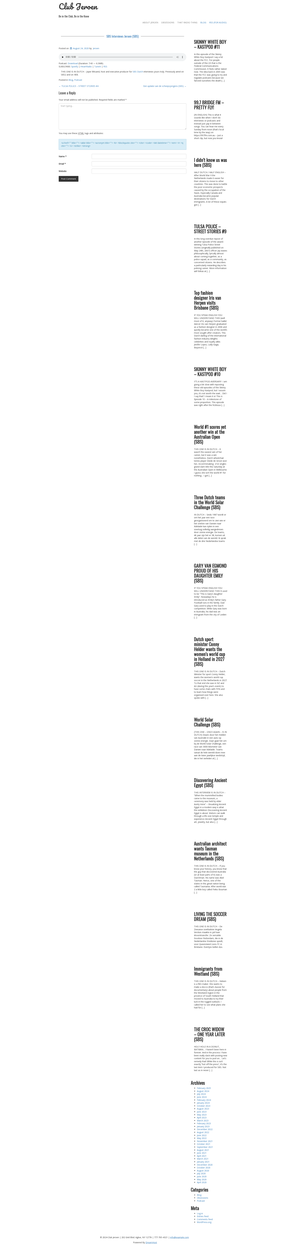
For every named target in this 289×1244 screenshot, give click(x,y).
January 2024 (203, 1102)
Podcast (78, 79)
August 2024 (203, 1091)
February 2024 (204, 1100)
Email (62, 163)
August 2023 (203, 1108)
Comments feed (205, 1219)
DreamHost (151, 1242)
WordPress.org (204, 1222)
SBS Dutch (138, 71)
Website (63, 171)
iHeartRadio (86, 66)
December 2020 (205, 1164)
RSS (105, 66)
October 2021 (203, 1144)
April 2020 (202, 1182)
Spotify (74, 66)
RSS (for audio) (218, 22)
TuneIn (97, 66)
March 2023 (202, 1120)
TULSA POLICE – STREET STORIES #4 (78, 86)
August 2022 (203, 1132)
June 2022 (202, 1135)
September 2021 (205, 1147)
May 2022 (202, 1138)
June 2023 (202, 1111)
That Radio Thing (187, 22)
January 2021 (203, 1161)
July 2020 (201, 1173)
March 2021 (202, 1158)
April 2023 (202, 1117)
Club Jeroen (78, 6)
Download (73, 63)
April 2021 (202, 1155)
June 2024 (202, 1097)
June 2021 (202, 1152)
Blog (203, 22)
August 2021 (203, 1150)
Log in (200, 1213)
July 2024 (201, 1094)
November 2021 (205, 1141)
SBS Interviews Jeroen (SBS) (122, 36)
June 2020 (202, 1176)
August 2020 (203, 1170)
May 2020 (202, 1179)
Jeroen (96, 48)
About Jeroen (150, 22)
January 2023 (203, 1126)
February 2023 (204, 1123)
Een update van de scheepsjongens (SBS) (164, 86)
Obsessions (167, 22)
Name (63, 156)
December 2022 (205, 1129)
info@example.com (179, 1237)
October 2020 (203, 1167)
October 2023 (203, 1105)
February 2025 (204, 1088)
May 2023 (202, 1114)
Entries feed (202, 1216)
